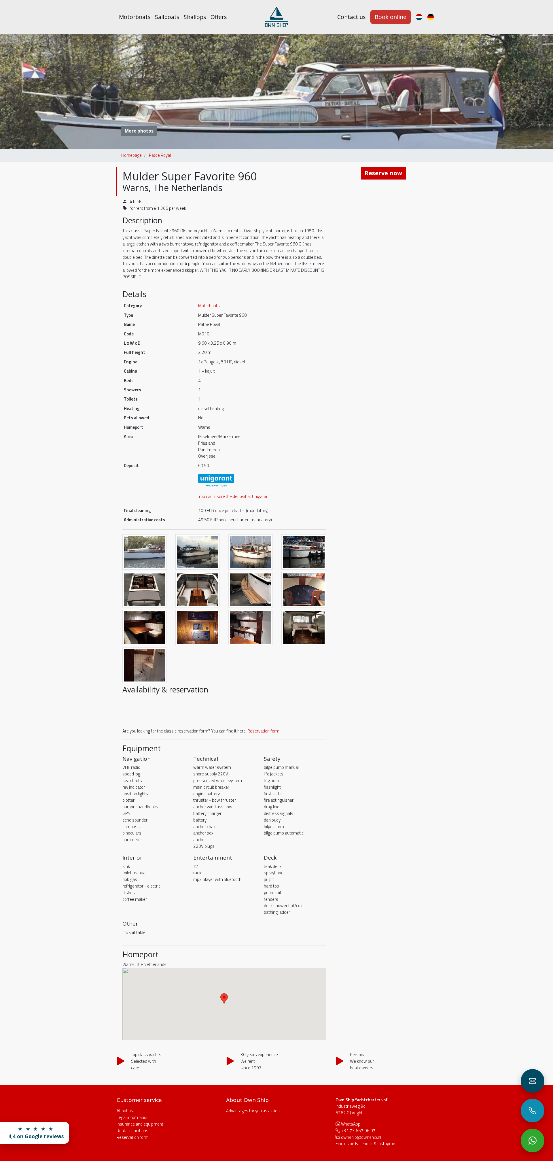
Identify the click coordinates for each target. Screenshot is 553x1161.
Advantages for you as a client (253, 1110)
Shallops (195, 17)
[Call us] (532, 1110)
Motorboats (134, 17)
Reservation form (263, 731)
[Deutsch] (430, 17)
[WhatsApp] (532, 1140)
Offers (219, 17)
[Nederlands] (419, 17)
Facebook (364, 1143)
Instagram (387, 1143)
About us (125, 1110)
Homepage (131, 155)
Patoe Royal (160, 155)
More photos (139, 131)
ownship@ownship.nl (361, 1137)
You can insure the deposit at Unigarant (234, 496)
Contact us (351, 17)
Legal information (133, 1117)
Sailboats (167, 17)
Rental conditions (132, 1130)
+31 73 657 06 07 (358, 1130)
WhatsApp (350, 1124)
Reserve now (383, 173)
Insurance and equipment (140, 1124)
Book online (390, 17)
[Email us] (532, 1081)
